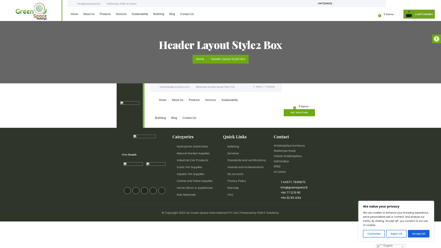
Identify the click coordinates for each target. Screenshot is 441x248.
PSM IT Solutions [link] (268, 213)
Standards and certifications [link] (246, 160)
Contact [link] (270, 86)
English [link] (388, 245)
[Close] (430, 204)
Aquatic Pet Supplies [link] (190, 174)
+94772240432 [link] (324, 3)
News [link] (259, 86)
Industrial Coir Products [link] (192, 160)
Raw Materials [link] (186, 195)
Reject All (396, 233)
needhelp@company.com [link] (174, 87)
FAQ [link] (230, 195)
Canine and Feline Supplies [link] (195, 181)
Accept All (418, 233)
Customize (374, 233)
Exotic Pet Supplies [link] (189, 167)
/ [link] (253, 86)
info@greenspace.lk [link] (88, 3)
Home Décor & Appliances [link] (195, 188)
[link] (436, 38)
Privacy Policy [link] (236, 181)
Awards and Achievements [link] (245, 167)
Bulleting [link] (233, 146)
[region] (396, 221)
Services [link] (233, 153)
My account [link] (235, 174)
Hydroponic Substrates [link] (192, 146)
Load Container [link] (424, 14)
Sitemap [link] (233, 188)
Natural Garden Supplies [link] (193, 153)
